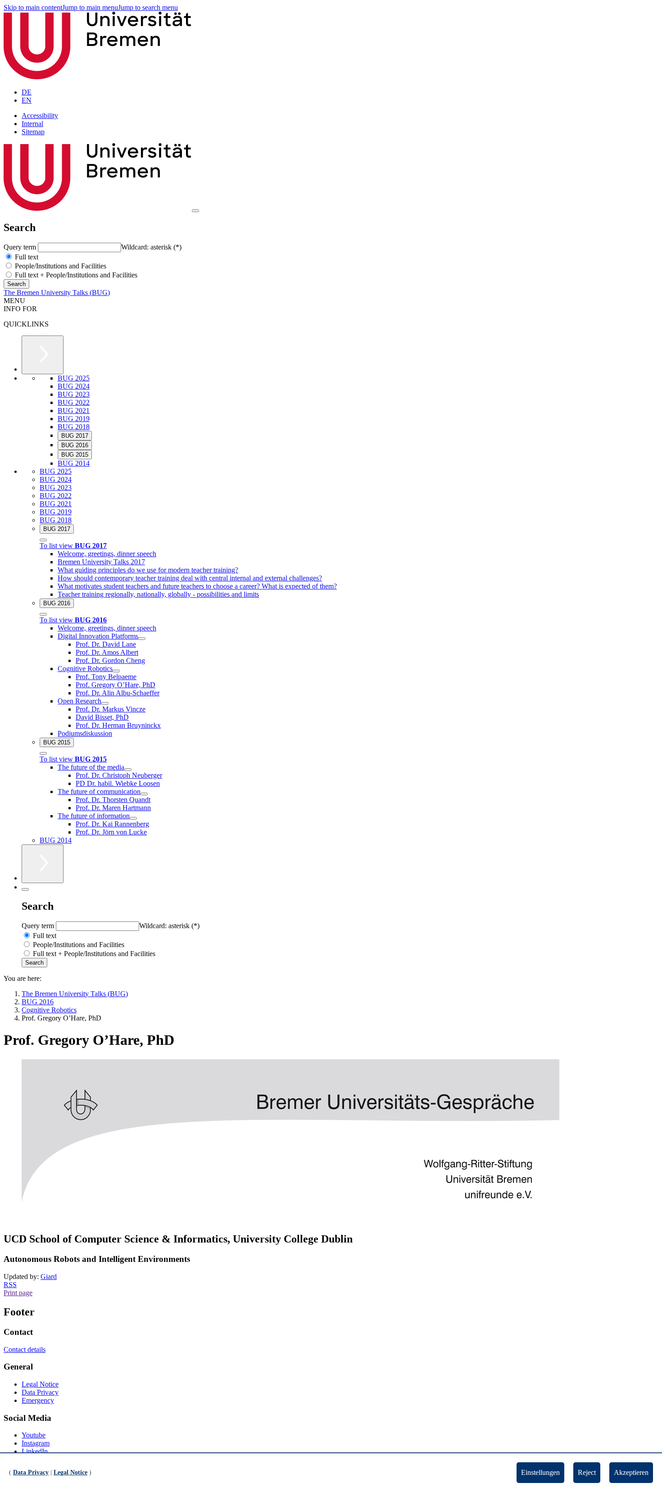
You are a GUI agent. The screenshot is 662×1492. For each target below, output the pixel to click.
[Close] (43, 540)
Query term (21, 247)
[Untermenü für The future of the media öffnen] (127, 769)
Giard (49, 1276)
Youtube (33, 1435)
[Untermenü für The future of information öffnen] (133, 818)
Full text (25, 257)
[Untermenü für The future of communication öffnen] (144, 794)
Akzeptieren (631, 1472)
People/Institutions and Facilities (59, 266)
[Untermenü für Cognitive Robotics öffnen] (116, 671)
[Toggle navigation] (195, 210)
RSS (10, 1284)
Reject (587, 1472)
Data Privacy (40, 1392)
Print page (18, 1293)
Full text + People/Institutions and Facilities (75, 275)
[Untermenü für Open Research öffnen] (105, 703)
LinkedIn (35, 1451)
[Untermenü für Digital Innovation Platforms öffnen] (141, 638)
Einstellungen (540, 1472)
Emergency (38, 1400)
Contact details (24, 1349)
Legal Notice (40, 1384)
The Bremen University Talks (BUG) (57, 292)
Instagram (36, 1443)
